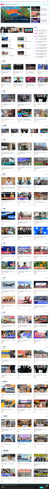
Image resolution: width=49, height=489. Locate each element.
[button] (9, 39)
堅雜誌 (40, 1)
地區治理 (36, 1)
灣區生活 (27, 1)
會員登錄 (47, 1)
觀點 (17, 1)
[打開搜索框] (42, 1)
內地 (21, 1)
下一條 (47, 4)
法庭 (13, 1)
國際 (19, 1)
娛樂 (25, 1)
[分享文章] (28, 21)
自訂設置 (46, 487)
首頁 (6, 1)
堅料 (34, 1)
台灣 (23, 1)
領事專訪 (9, 1)
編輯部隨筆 (31, 1)
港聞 (11, 1)
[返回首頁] (3, 2)
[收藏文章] (27, 21)
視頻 (15, 1)
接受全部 (41, 487)
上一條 (45, 4)
